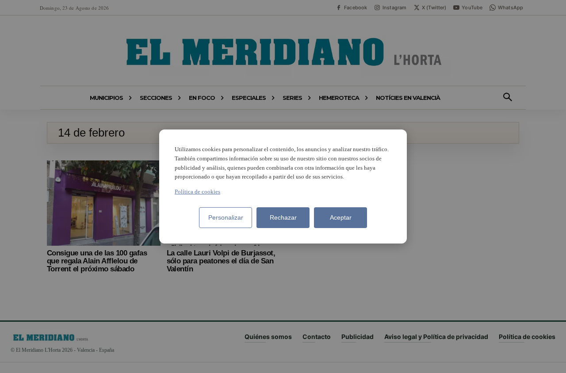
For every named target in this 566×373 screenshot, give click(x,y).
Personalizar (225, 217)
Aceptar (341, 217)
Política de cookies (197, 191)
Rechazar (283, 217)
